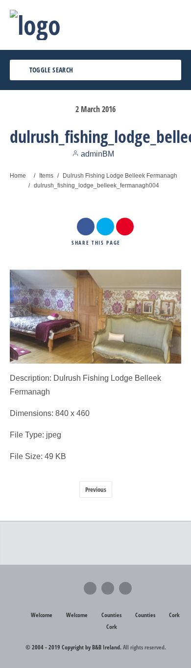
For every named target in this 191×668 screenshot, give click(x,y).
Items (46, 175)
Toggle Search (50, 69)
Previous (95, 489)
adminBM (96, 154)
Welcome (41, 615)
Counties (111, 615)
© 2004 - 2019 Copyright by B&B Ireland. (73, 647)
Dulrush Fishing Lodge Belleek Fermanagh (120, 175)
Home (18, 175)
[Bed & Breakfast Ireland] (35, 25)
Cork (174, 615)
